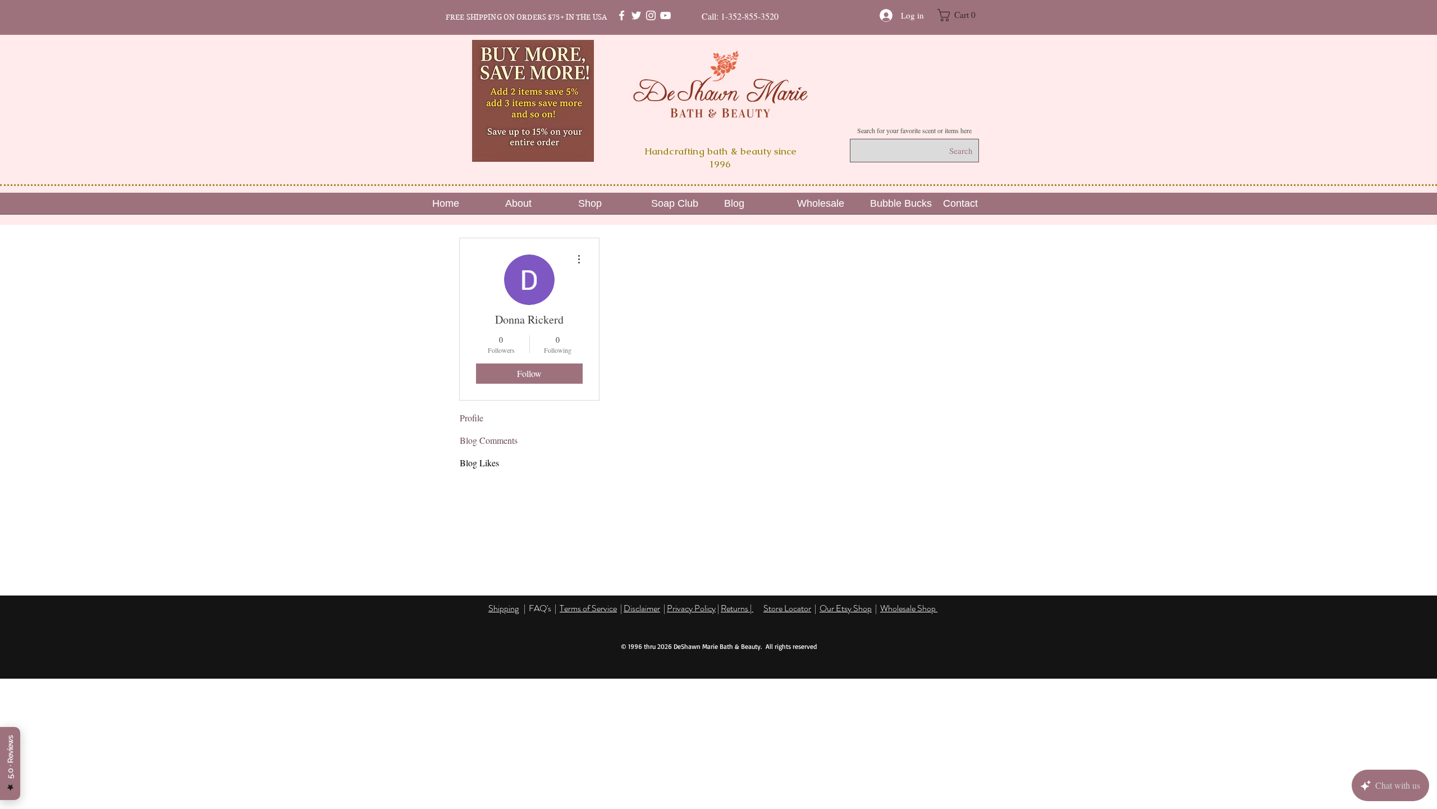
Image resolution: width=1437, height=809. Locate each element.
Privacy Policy (691, 608)
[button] (962, 15)
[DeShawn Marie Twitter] (636, 15)
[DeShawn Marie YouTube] (665, 15)
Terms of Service (588, 608)
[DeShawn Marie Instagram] (650, 15)
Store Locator (787, 608)
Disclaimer (642, 608)
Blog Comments (489, 440)
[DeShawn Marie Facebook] (621, 15)
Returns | (737, 608)
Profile (471, 418)
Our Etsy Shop (846, 608)
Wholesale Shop (908, 608)
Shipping (503, 608)
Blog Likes (479, 463)
